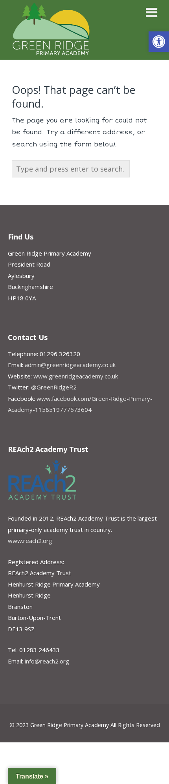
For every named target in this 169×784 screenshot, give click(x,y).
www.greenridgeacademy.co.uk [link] (75, 376)
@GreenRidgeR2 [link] (54, 387)
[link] (159, 41)
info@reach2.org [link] (47, 661)
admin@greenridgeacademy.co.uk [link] (70, 365)
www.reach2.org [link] (30, 541)
